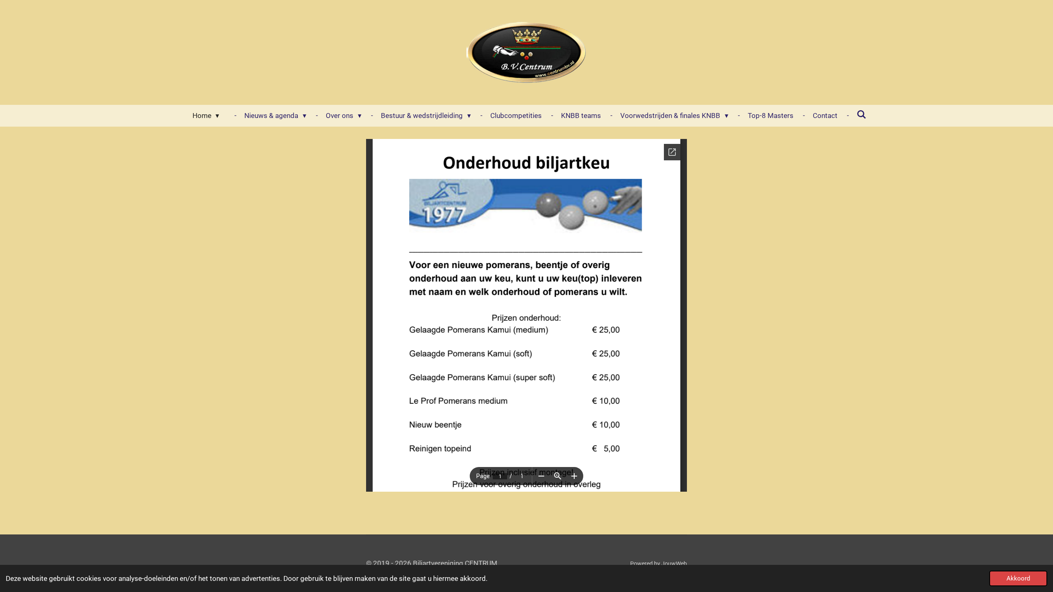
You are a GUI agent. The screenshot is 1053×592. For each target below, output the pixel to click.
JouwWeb (674, 563)
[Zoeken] (861, 115)
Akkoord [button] (1018, 578)
